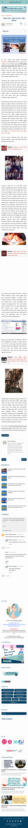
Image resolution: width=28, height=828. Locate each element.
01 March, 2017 (21, 566)
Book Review (19, 693)
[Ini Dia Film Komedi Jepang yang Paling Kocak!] (4, 480)
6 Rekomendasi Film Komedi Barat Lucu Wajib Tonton (16, 499)
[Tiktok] (13, 821)
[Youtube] (20, 821)
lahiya (6, 552)
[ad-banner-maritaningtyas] (12, 663)
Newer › (24, 459)
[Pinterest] (18, 821)
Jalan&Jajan (12, 702)
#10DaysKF (4, 61)
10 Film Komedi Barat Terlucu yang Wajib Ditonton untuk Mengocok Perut (17, 506)
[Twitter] (10, 821)
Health (14, 699)
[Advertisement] (14, 274)
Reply (3, 547)
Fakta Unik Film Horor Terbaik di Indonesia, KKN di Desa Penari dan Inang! (17, 253)
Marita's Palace (18, 620)
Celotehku (6, 696)
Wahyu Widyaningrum (10, 534)
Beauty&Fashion (19, 690)
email (22, 637)
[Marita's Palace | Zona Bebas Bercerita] (14, 2)
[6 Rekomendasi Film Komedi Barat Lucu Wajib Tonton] (4, 503)
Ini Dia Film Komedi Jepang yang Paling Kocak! (16, 477)
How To (21, 699)
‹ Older (3, 459)
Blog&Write (6, 693)
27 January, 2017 (20, 534)
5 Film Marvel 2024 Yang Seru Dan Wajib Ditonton (16, 469)
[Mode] (27, 2)
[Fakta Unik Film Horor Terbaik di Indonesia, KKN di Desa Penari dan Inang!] (4, 255)
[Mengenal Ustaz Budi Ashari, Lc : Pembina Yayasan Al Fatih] (14, 767)
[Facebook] (7, 821)
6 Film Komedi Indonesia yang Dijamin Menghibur (16, 491)
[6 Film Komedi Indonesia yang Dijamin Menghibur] (4, 495)
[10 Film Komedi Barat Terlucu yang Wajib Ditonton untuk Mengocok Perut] (4, 510)
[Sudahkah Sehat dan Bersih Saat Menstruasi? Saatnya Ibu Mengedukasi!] (14, 785)
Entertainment (5, 435)
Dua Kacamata (19, 696)
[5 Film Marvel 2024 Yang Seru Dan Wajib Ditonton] (4, 473)
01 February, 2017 (12, 552)
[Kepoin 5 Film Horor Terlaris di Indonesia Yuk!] (4, 150)
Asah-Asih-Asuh (6, 690)
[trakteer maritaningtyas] (10, 677)
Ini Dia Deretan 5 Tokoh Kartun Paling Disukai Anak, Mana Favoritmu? (16, 484)
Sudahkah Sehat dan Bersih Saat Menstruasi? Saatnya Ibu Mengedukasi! (12, 788)
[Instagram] (15, 821)
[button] (3, 31)
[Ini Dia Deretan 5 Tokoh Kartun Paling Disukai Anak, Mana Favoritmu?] (4, 488)
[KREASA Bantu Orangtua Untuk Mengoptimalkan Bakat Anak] (14, 803)
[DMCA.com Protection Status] (6, 682)
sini (11, 636)
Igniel (16, 825)
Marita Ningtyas (13, 540)
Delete (8, 547)
